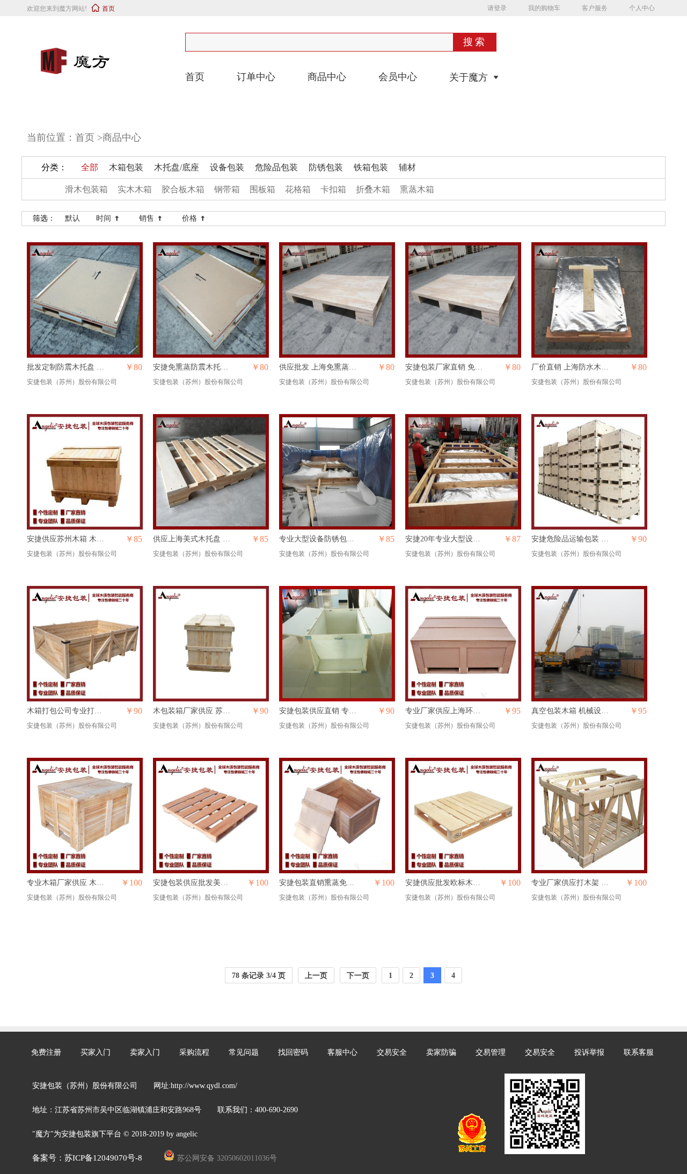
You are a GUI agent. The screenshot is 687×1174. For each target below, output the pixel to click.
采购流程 (194, 1052)
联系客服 (639, 1052)
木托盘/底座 (176, 167)
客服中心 (342, 1052)
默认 (72, 218)
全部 (89, 167)
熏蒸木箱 (417, 189)
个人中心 (642, 8)
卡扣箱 (333, 189)
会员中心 (397, 76)
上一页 (316, 976)
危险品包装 (276, 167)
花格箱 (298, 189)
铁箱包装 (371, 167)
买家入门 (96, 1052)
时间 (108, 218)
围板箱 (262, 189)
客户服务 (595, 8)
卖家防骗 (441, 1052)
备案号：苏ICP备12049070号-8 (88, 1158)
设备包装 (227, 167)
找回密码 (293, 1052)
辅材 (407, 167)
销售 (151, 218)
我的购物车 (544, 8)
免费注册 (46, 1052)
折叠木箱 (373, 189)
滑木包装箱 (86, 189)
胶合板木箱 (183, 189)
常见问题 (244, 1052)
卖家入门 (145, 1052)
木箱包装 (126, 167)
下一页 (358, 976)
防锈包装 (326, 167)
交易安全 (392, 1052)
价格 (194, 218)
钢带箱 (227, 189)
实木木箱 (135, 189)
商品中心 (327, 76)
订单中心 (256, 76)
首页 (108, 8)
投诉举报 (589, 1052)
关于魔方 (468, 77)
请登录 (497, 8)
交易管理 (491, 1052)
